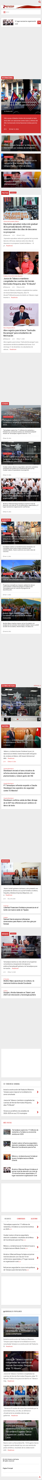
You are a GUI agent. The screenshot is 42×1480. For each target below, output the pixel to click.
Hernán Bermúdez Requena (15, 276)
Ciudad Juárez (7, 453)
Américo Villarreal (8, 416)
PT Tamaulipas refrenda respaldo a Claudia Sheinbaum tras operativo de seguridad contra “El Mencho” (20, 788)
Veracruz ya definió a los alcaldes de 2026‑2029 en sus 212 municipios (20, 1400)
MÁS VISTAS (7, 1122)
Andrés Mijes (6, 533)
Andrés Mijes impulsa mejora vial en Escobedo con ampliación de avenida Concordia (17, 615)
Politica (12, 192)
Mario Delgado (7, 327)
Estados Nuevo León (9, 873)
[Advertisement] (21, 51)
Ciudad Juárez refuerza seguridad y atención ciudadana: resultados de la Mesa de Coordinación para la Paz (20, 459)
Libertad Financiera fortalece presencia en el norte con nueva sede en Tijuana (20, 908)
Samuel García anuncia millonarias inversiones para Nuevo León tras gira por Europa (19, 921)
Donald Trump (8, 141)
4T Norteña (6, 979)
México (17, 221)
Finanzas (6, 905)
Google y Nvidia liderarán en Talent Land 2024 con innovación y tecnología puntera (19, 993)
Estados (5, 276)
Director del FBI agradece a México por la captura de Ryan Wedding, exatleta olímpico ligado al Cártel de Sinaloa (20, 163)
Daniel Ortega (8, 175)
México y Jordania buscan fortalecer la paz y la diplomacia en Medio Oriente (20, 741)
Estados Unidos (9, 156)
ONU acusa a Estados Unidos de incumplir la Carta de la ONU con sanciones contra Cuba (20, 105)
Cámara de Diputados (9, 221)
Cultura (13, 933)
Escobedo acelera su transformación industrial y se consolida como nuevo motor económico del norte (20, 539)
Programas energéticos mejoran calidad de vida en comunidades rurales (20, 578)
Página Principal (8, 1468)
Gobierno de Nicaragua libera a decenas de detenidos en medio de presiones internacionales (21, 181)
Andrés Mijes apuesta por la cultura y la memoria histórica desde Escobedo (18, 982)
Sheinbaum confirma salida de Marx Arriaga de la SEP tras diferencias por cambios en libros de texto (20, 802)
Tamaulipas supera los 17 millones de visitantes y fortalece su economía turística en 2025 (21, 422)
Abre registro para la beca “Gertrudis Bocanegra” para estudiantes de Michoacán (19, 333)
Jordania (6, 736)
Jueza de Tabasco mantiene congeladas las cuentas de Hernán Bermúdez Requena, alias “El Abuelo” (19, 281)
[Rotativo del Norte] (21, 7)
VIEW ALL (37, 685)
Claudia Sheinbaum (8, 768)
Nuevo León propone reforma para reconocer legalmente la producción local (19, 878)
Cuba (6, 98)
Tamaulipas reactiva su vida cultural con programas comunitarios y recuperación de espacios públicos (20, 950)
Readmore (9, 246)
